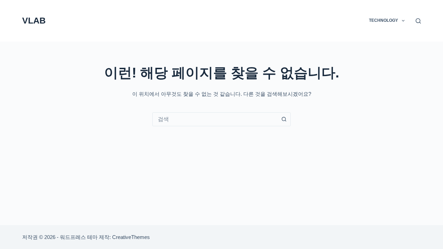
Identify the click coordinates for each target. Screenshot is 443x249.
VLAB (34, 20)
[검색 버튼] (283, 119)
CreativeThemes (131, 237)
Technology (383, 20)
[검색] (418, 21)
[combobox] (215, 119)
